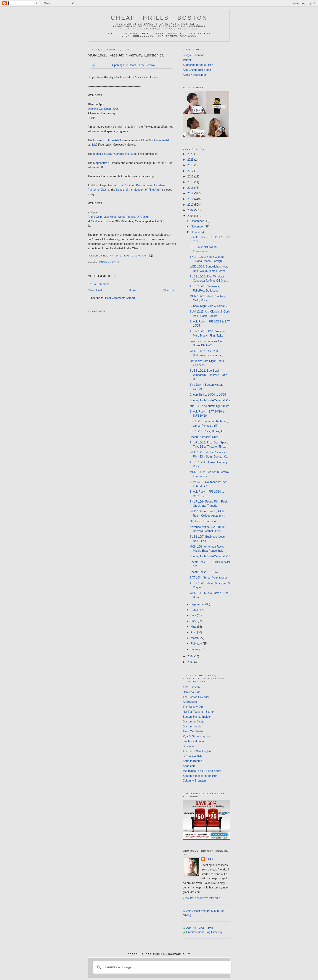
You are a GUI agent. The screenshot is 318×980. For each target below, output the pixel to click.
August (195, 609)
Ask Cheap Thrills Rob (197, 69)
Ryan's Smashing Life (196, 736)
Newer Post (95, 290)
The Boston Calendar (196, 697)
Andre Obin (95, 216)
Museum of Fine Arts (106, 140)
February (197, 643)
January (196, 649)
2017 (190, 170)
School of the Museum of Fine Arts (138, 189)
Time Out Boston (193, 731)
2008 (190, 216)
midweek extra (109, 262)
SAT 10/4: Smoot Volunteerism (209, 577)
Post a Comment (98, 284)
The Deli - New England (197, 751)
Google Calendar (193, 55)
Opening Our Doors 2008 (103, 108)
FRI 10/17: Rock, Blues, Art (207, 431)
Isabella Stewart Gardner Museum (114, 153)
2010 (190, 204)
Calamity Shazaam (195, 780)
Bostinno (188, 746)
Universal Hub (191, 692)
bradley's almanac (194, 741)
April (194, 632)
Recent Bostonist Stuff (204, 436)
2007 (190, 656)
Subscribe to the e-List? (198, 64)
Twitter (187, 59)
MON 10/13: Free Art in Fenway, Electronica (126, 55)
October (196, 232)
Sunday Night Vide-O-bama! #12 (210, 400)
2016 (190, 176)
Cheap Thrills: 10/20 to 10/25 (208, 394)
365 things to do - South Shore (202, 770)
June (194, 621)
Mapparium (100, 162)
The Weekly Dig (193, 706)
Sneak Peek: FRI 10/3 (204, 572)
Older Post (169, 290)
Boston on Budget (194, 721)
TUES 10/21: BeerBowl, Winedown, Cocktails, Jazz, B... (209, 375)
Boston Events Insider (197, 716)
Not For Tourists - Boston (198, 711)
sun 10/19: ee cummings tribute (209, 406)
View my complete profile (201, 898)
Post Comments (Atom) (120, 298)
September (198, 604)
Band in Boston (192, 760)
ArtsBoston (190, 701)
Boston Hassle (192, 726)
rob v (210, 859)
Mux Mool (109, 216)
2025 (190, 159)
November (197, 226)
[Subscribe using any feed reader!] (198, 928)
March (195, 638)
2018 (190, 165)
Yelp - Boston (191, 687)
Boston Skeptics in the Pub (200, 775)
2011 (190, 199)
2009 (190, 210)
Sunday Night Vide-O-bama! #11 (210, 556)
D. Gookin (143, 216)
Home (132, 290)
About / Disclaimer (194, 74)
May (194, 626)
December (197, 220)
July (194, 615)
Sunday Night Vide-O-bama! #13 (210, 306)
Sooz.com (189, 765)
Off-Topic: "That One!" (204, 521)
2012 (190, 193)
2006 (190, 662)
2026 (190, 154)
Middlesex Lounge (102, 221)
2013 (190, 187)
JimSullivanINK (192, 756)
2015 (190, 182)
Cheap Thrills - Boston (159, 18)
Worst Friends (126, 216)
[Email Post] (150, 256)
